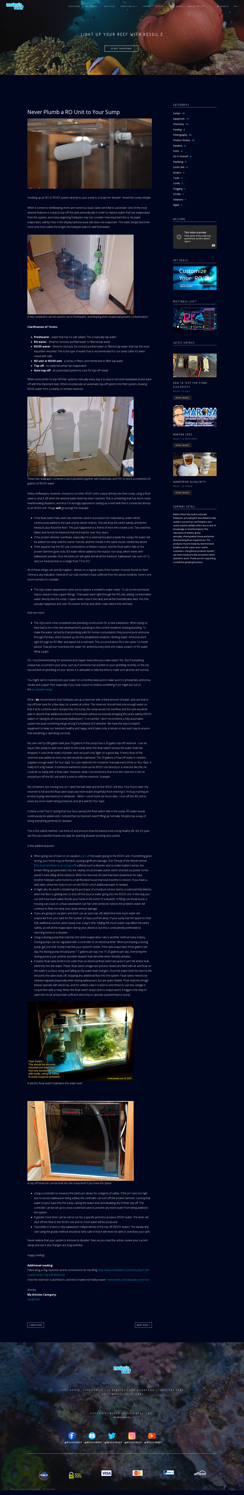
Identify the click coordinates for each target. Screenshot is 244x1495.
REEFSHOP (74, 6)
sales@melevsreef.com (122, 1394)
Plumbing (179, 161)
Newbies (179, 145)
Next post (143, 1325)
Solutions (179, 199)
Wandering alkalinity (189, 481)
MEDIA (160, 6)
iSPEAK (147, 6)
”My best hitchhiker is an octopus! (54, 865)
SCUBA (178, 194)
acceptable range (42, 689)
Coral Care (180, 167)
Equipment (33, 1299)
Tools (177, 177)
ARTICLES (109, 6)
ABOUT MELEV (196, 6)
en (236, 6)
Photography (182, 134)
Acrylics (178, 172)
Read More (182, 397)
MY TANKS (91, 6)
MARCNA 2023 (182, 434)
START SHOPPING (121, 48)
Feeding (179, 129)
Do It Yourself (182, 156)
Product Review (183, 140)
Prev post (36, 1325)
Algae (177, 204)
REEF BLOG (176, 6)
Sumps (179, 113)
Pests (177, 151)
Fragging (179, 188)
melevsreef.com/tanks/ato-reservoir (128, 1279)
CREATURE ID (128, 6)
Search (224, 6)
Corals (178, 183)
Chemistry (180, 124)
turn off (85, 856)
